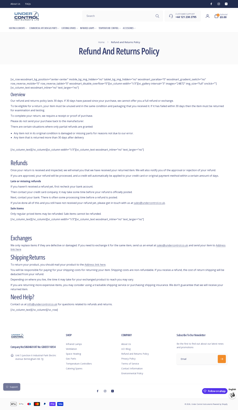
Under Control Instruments (202, 404)
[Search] (157, 16)
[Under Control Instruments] (17, 338)
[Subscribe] (222, 359)
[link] (15, 4)
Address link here (95, 264)
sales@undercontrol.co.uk (149, 203)
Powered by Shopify (220, 404)
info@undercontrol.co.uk (42, 304)
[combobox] (122, 16)
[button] (220, 16)
